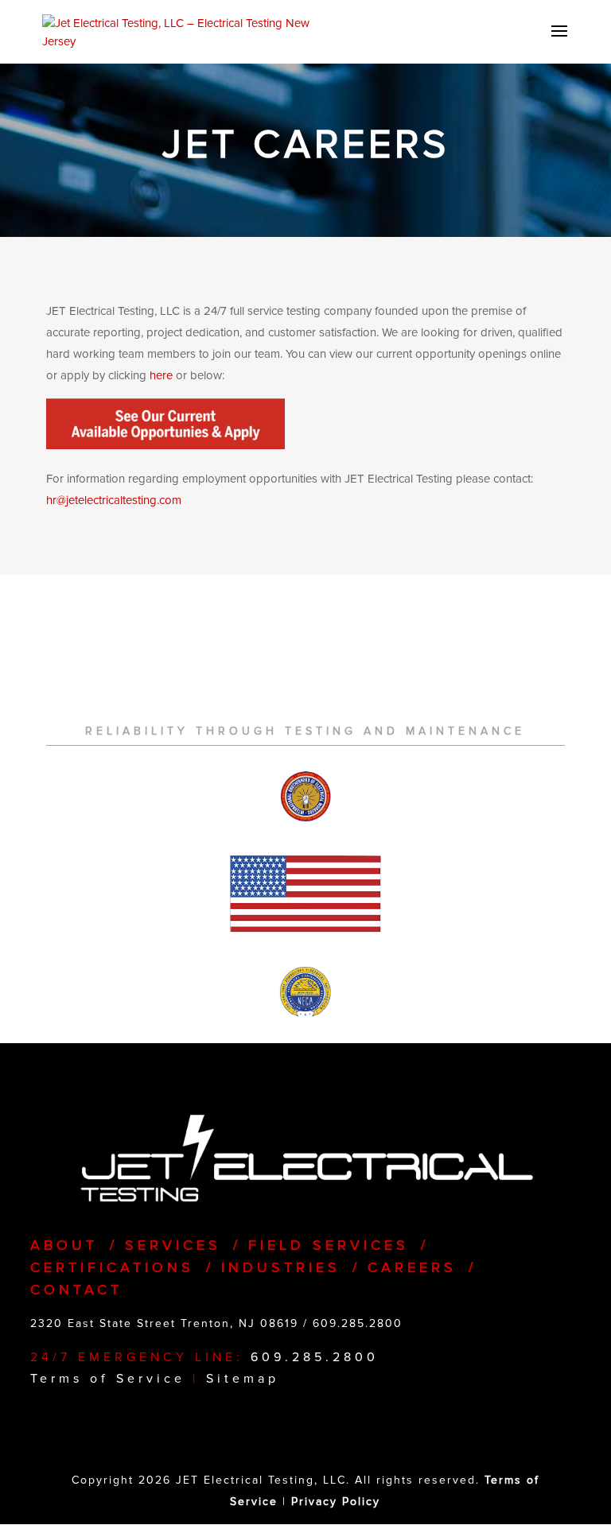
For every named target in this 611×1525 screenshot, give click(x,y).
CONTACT (76, 1289)
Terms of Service (107, 1379)
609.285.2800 (358, 1323)
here (161, 375)
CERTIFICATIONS (112, 1267)
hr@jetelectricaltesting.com (113, 500)
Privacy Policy (335, 1501)
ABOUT (64, 1245)
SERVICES (173, 1245)
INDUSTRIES (281, 1267)
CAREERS (412, 1267)
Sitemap (242, 1379)
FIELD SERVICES (328, 1245)
